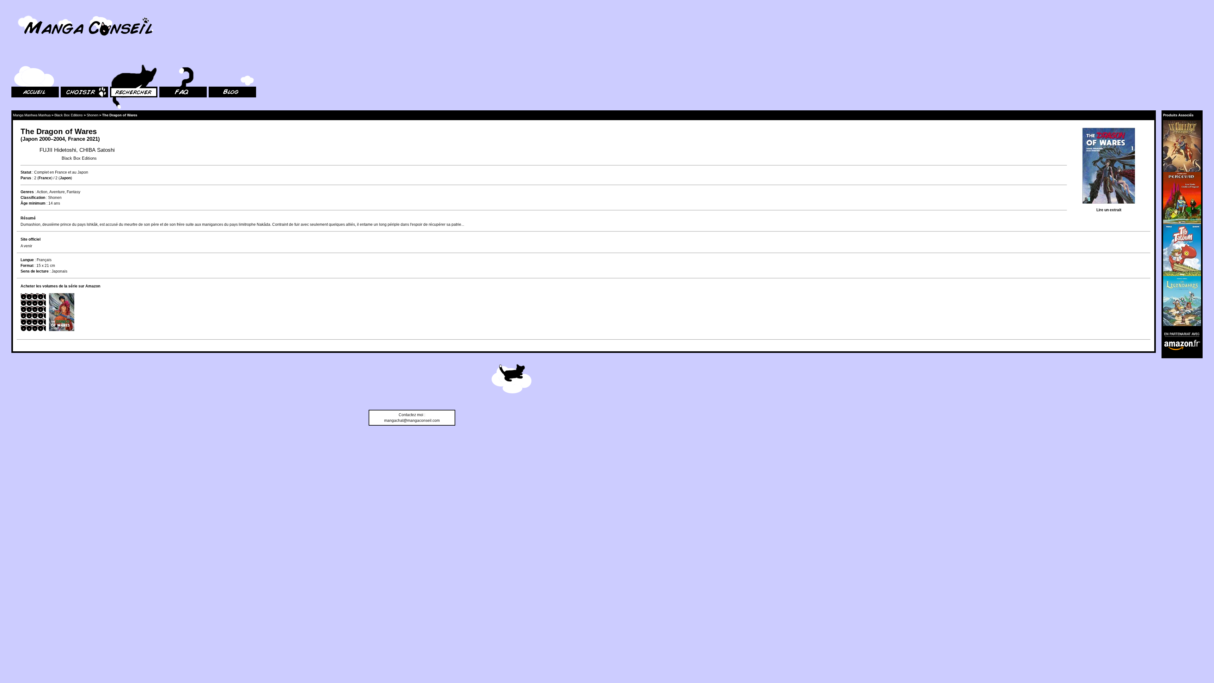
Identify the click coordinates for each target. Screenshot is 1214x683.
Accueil (17, 57)
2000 (45, 139)
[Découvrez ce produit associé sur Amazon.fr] (1182, 146)
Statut (26, 172)
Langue (27, 260)
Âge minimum (33, 203)
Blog (213, 57)
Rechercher (120, 57)
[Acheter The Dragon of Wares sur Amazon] (1109, 166)
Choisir (67, 57)
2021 (92, 139)
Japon (30, 139)
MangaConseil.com (28, 13)
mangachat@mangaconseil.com (412, 420)
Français (44, 260)
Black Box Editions (68, 115)
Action (42, 192)
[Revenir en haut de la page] (511, 380)
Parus (26, 178)
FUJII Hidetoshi (58, 150)
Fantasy (73, 192)
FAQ (163, 57)
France (76, 139)
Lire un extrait (1108, 210)
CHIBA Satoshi (97, 150)
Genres (27, 192)
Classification (33, 197)
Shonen (92, 115)
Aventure (57, 192)
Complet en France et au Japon (61, 172)
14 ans (54, 203)
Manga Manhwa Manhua (32, 115)
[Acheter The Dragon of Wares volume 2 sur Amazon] (61, 312)
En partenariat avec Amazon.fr (1180, 334)
